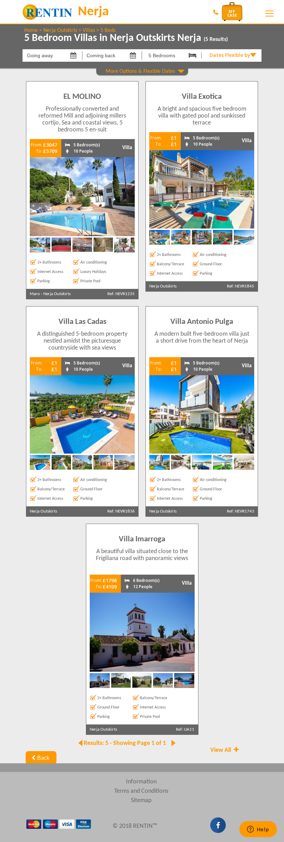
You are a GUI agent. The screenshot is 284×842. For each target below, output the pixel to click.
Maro (35, 294)
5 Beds (107, 30)
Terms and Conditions (141, 791)
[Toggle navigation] (269, 13)
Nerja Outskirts (60, 30)
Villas (89, 30)
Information (141, 782)
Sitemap (141, 800)
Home (31, 30)
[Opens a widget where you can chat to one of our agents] (258, 830)
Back (43, 758)
